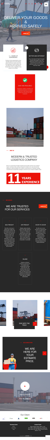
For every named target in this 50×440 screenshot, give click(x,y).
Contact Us (25, 33)
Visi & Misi (13, 427)
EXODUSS (27, 435)
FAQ (14, 429)
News (13, 426)
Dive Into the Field (24, 324)
